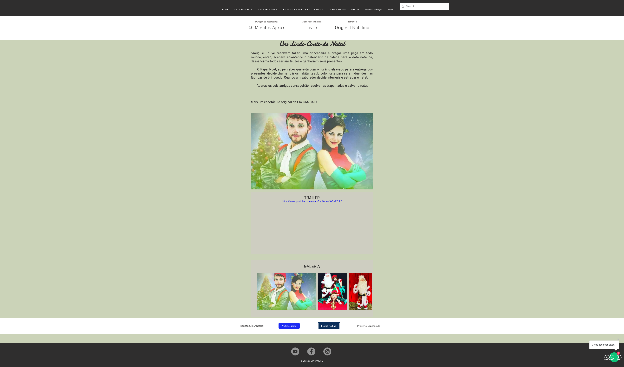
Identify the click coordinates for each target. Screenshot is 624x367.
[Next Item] (366, 292)
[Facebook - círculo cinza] (311, 351)
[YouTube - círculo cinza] (295, 351)
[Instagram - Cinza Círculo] (327, 351)
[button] (329, 325)
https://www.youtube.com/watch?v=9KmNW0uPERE (312, 201)
